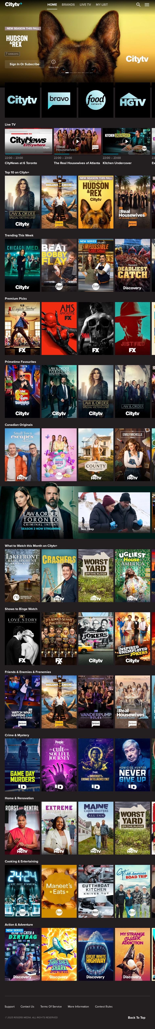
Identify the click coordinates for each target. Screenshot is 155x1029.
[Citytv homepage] (22, 100)
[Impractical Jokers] (95, 638)
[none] (10, 1007)
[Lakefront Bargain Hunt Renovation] (22, 575)
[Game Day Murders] (22, 764)
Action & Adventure (19, 925)
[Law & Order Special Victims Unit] (22, 202)
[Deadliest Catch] (132, 265)
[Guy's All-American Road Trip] (132, 891)
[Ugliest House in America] (132, 575)
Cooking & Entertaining (21, 861)
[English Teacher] (22, 328)
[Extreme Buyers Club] (59, 828)
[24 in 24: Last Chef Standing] (22, 891)
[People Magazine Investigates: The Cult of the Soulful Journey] (59, 764)
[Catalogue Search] (138, 4)
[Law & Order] (132, 391)
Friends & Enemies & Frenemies (28, 672)
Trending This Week (19, 235)
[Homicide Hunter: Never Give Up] (132, 764)
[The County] (95, 454)
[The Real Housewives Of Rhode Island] (132, 701)
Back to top (136, 1018)
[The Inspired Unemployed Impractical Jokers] (132, 638)
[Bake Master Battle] (59, 454)
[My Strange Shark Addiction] (132, 954)
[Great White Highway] (95, 954)
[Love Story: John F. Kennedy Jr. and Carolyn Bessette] (22, 638)
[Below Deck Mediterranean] (59, 202)
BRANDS (68, 5)
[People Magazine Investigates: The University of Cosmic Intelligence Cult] (95, 764)
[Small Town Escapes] (22, 454)
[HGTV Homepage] (132, 100)
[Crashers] (59, 575)
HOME (52, 5)
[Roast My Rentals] (22, 828)
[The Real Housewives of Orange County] (132, 202)
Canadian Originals (19, 425)
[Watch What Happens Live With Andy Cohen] (22, 701)
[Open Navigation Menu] (147, 4)
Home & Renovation (19, 798)
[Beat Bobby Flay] (59, 265)
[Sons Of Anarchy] (95, 328)
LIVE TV (85, 5)
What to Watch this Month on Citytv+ (31, 546)
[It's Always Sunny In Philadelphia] (59, 638)
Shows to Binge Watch (21, 609)
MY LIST (102, 5)
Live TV (10, 125)
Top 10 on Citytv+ (17, 172)
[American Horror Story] (59, 328)
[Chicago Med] (22, 265)
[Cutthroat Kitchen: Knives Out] (95, 891)
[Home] (13, 4)
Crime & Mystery (17, 735)
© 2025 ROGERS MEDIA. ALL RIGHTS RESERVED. (31, 1017)
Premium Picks (16, 299)
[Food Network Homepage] (95, 100)
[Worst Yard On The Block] (95, 575)
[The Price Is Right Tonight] (22, 391)
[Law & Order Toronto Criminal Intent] (59, 391)
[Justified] (132, 328)
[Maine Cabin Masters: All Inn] (95, 828)
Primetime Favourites (20, 362)
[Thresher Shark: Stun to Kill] (59, 954)
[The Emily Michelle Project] (132, 454)
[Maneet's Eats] (59, 891)
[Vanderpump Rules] (95, 701)
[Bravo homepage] (59, 100)
